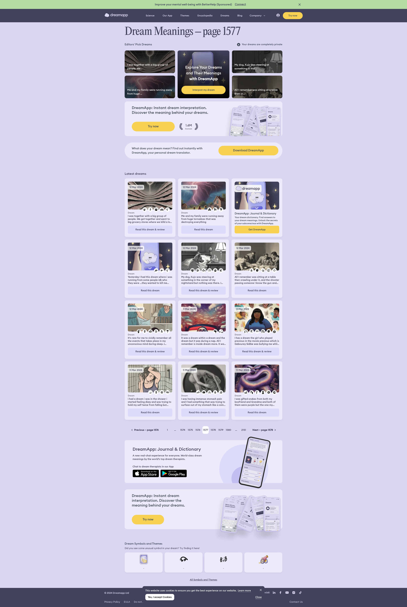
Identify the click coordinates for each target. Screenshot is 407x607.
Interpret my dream (204, 90)
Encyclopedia (204, 15)
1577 (205, 430)
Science (150, 15)
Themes (184, 15)
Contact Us (296, 601)
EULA (127, 601)
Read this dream (203, 229)
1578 (213, 430)
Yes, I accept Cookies (160, 597)
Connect (240, 4)
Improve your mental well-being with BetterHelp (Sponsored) (193, 4)
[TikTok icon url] (300, 592)
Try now (292, 15)
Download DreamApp (248, 150)
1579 (220, 430)
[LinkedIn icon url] (274, 592)
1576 (197, 430)
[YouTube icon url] (287, 592)
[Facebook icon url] (280, 592)
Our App (167, 15)
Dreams (225, 15)
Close (258, 597)
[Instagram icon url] (293, 592)
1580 (228, 430)
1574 (182, 430)
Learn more (244, 590)
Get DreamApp (257, 229)
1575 (190, 430)
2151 (243, 430)
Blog (239, 15)
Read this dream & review (150, 229)
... (175, 430)
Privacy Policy (112, 601)
